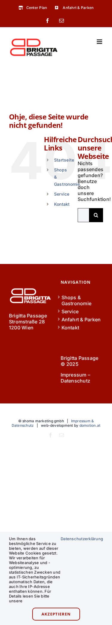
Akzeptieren (56, 614)
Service (62, 193)
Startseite (64, 159)
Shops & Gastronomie (77, 300)
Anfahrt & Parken (81, 320)
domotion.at (90, 425)
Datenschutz (75, 381)
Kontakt (62, 204)
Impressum (74, 375)
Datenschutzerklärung (82, 538)
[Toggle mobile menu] (100, 42)
